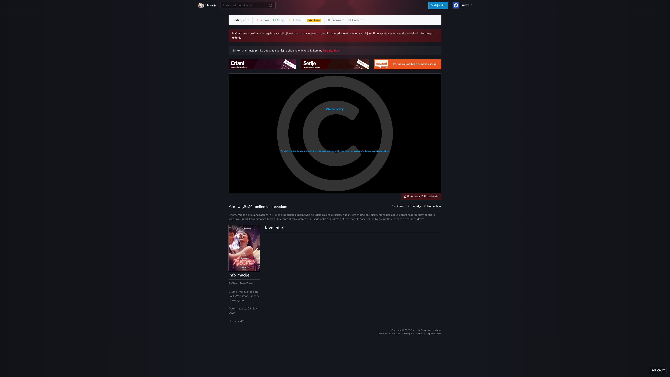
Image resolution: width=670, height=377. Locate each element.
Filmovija (210, 5)
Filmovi (264, 20)
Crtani (296, 20)
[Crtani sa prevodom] (262, 64)
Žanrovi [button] (336, 20)
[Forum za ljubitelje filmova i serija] (407, 64)
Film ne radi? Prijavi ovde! (423, 196)
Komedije (416, 206)
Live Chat (657, 370)
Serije (281, 20)
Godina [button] (356, 20)
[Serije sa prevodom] (335, 64)
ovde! (410, 33)
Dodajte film (438, 5)
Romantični (434, 206)
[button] (462, 5)
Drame (400, 206)
